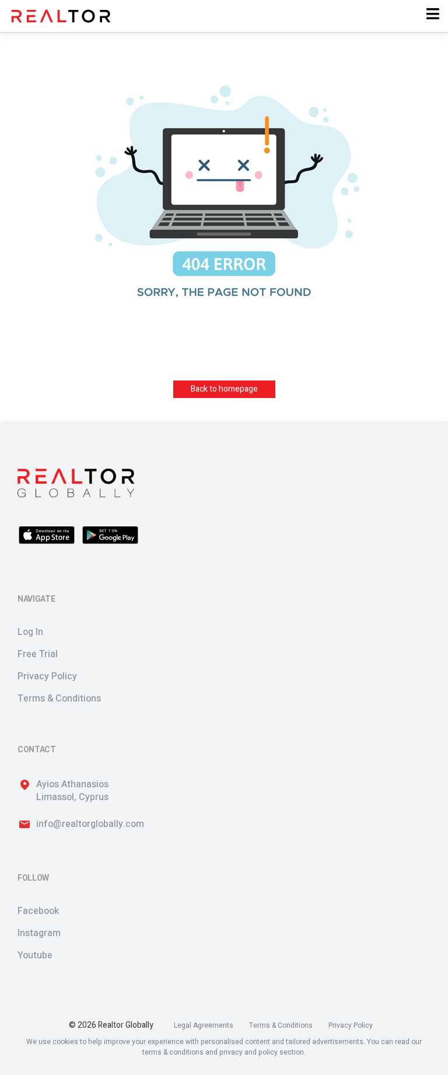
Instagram (39, 933)
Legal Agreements (203, 1025)
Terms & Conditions (59, 698)
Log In (30, 632)
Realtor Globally (125, 1025)
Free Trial (38, 654)
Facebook (38, 911)
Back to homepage (224, 389)
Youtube (35, 955)
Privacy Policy (47, 676)
